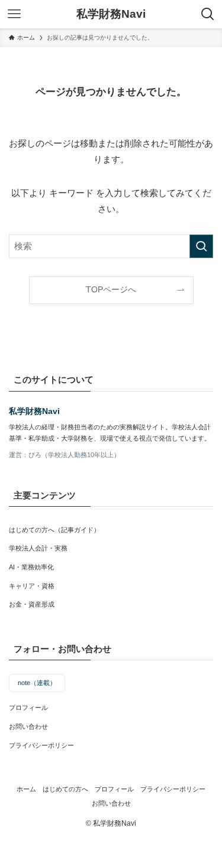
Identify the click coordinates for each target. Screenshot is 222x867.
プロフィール (28, 707)
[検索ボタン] (208, 14)
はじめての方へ (65, 789)
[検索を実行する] (201, 246)
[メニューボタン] (14, 14)
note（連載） (37, 682)
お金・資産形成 (31, 604)
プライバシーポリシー (41, 745)
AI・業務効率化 (31, 567)
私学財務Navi (111, 14)
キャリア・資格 (31, 585)
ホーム (26, 789)
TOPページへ (111, 289)
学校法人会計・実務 (38, 548)
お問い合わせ (28, 726)
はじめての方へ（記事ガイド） (54, 529)
